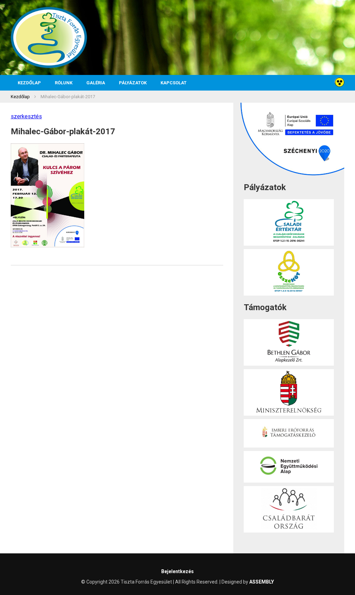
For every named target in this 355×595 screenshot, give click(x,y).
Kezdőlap (29, 82)
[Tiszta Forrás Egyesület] (49, 37)
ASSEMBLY (261, 582)
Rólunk (63, 82)
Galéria (95, 82)
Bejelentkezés (177, 571)
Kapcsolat (174, 82)
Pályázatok (133, 82)
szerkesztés (26, 116)
